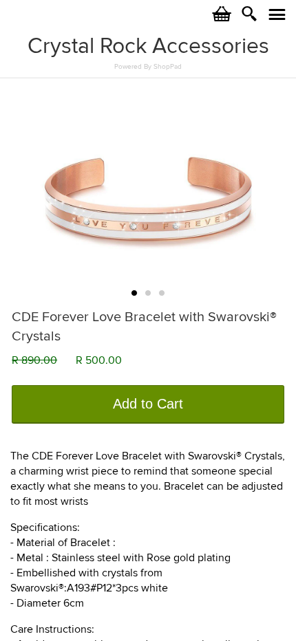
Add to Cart (148, 403)
